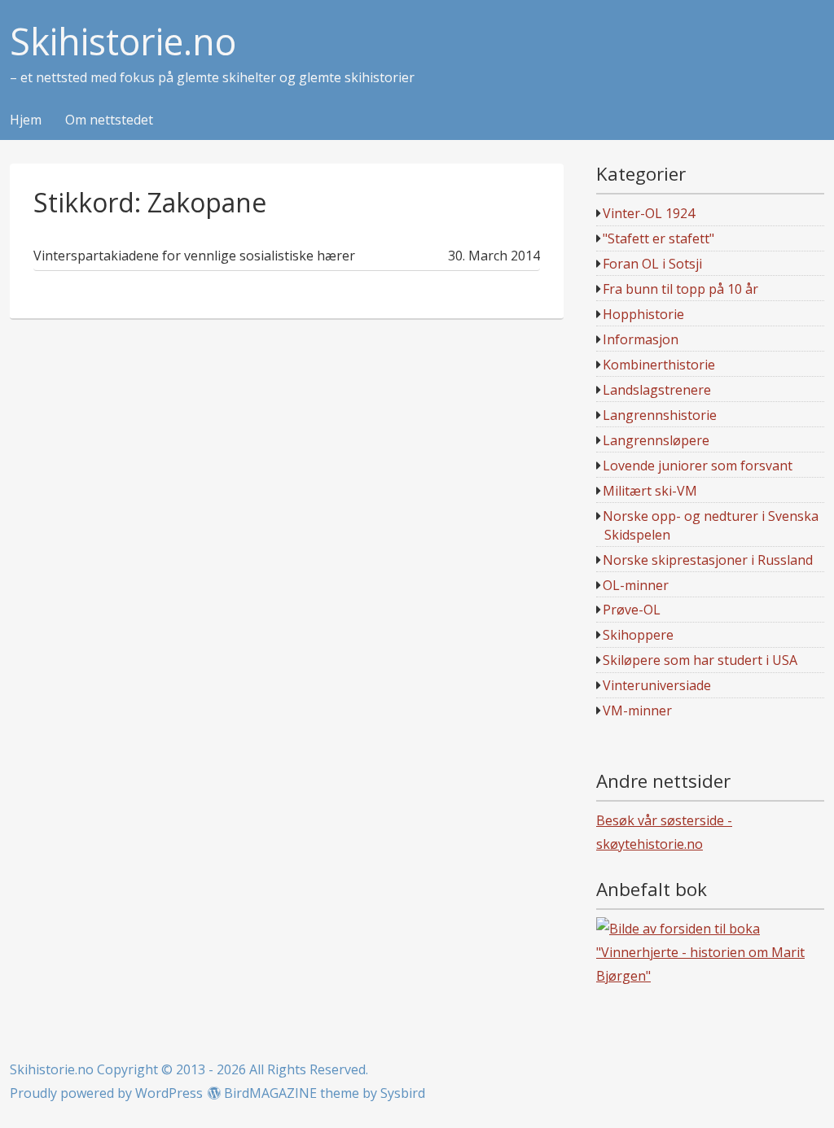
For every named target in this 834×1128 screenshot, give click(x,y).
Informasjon (640, 339)
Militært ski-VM (650, 491)
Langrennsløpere (656, 440)
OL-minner (636, 585)
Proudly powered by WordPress (106, 1093)
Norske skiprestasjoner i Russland (708, 560)
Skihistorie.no (123, 42)
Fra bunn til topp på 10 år (680, 289)
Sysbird (402, 1093)
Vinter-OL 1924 (649, 213)
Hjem (26, 120)
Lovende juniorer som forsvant (697, 465)
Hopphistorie (643, 314)
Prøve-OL (632, 610)
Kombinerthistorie (659, 365)
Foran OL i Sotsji (652, 264)
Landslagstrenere (657, 390)
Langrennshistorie (660, 415)
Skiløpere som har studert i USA (700, 660)
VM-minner (637, 710)
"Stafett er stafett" (658, 238)
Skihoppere (638, 635)
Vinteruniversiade (657, 685)
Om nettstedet (109, 120)
